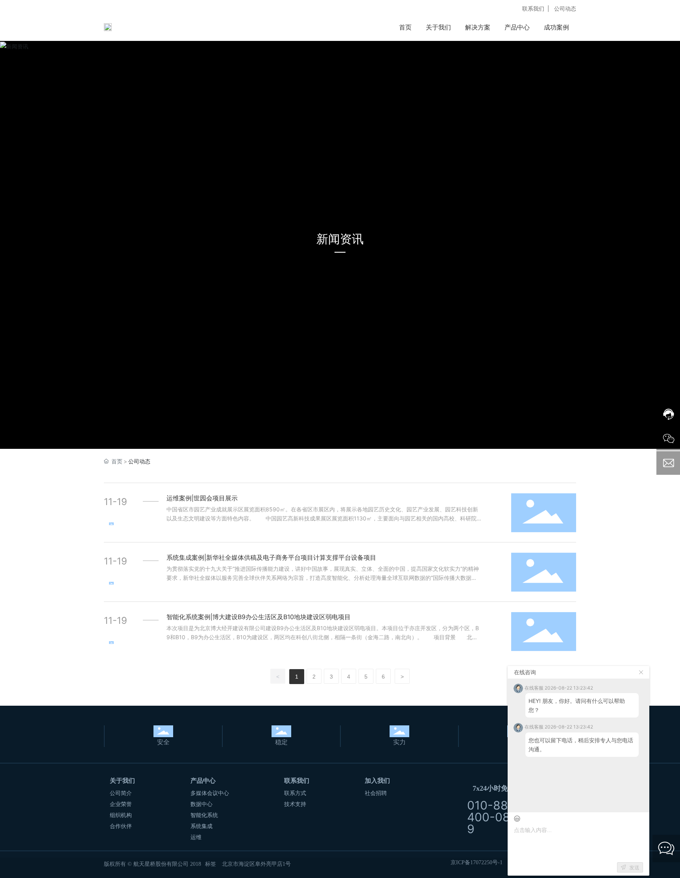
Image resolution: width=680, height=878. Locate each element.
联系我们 (533, 8)
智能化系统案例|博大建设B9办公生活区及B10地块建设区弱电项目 (258, 617)
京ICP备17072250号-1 (477, 862)
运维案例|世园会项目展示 (202, 498)
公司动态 (565, 8)
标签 (210, 863)
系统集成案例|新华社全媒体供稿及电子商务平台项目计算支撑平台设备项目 (271, 557)
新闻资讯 (340, 239)
